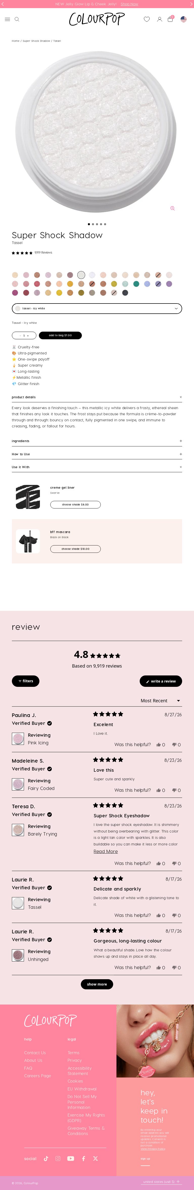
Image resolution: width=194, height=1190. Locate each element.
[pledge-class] (70, 293)
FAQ (28, 1068)
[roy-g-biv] (37, 284)
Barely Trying (42, 833)
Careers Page (37, 1075)
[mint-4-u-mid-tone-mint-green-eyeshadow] (125, 284)
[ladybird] (103, 275)
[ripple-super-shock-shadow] (169, 284)
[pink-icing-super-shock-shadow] (26, 275)
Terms (74, 1052)
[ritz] (147, 275)
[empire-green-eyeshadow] (136, 284)
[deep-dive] (92, 284)
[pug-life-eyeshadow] (15, 293)
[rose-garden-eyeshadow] (158, 284)
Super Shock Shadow (37, 40)
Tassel (34, 907)
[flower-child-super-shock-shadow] (136, 275)
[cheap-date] (48, 293)
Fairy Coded (41, 788)
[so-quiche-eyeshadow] (103, 293)
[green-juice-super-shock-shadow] (114, 284)
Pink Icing (38, 742)
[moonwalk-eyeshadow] (81, 293)
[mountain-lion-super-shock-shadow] (169, 275)
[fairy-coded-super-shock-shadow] (48, 275)
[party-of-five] (26, 284)
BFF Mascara (60, 532)
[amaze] (158, 275)
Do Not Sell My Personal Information (82, 1102)
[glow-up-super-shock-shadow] (37, 275)
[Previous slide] (2, 4)
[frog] (15, 284)
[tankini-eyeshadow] (59, 293)
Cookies (75, 1081)
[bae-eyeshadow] (125, 293)
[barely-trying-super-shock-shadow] (59, 275)
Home (15, 40)
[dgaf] (103, 284)
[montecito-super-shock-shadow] (70, 284)
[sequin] (48, 284)
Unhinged (38, 959)
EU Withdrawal (82, 1088)
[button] (89, 224)
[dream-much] (147, 284)
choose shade (80, 504)
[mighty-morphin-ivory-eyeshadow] (125, 275)
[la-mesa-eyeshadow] (59, 284)
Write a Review (166, 682)
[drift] (26, 293)
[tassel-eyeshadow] (81, 275)
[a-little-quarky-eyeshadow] (81, 284)
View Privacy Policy (153, 1148)
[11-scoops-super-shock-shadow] (15, 275)
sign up (145, 1159)
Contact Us (35, 1052)
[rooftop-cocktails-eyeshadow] (92, 293)
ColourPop (31, 1183)
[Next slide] (191, 4)
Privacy (75, 1060)
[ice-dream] (92, 275)
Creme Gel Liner (62, 487)
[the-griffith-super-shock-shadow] (37, 293)
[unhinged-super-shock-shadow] (70, 275)
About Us (33, 1060)
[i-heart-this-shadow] (114, 293)
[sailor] (114, 275)
